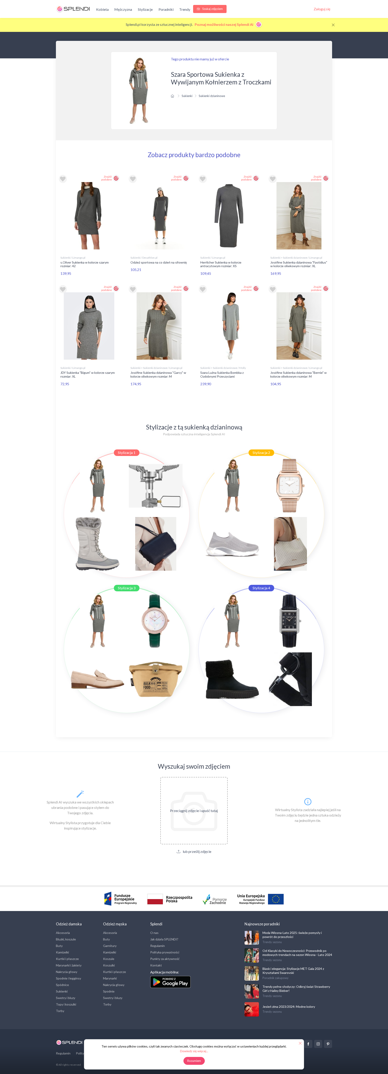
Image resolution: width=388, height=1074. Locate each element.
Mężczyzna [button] (123, 9)
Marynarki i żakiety (69, 965)
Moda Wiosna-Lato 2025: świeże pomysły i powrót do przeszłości (292, 935)
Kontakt (156, 965)
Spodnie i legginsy (68, 978)
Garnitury (110, 946)
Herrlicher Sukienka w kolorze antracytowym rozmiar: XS (220, 264)
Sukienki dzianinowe (212, 96)
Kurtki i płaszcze (67, 959)
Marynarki (110, 978)
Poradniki (166, 9)
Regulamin (157, 946)
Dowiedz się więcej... (194, 1051)
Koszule (108, 959)
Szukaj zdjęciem (212, 9)
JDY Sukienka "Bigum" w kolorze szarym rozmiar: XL (87, 374)
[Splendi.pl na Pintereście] (328, 1044)
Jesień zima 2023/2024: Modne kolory (288, 1006)
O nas (154, 933)
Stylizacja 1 (126, 452)
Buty (59, 946)
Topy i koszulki (66, 1004)
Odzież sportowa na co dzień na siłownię (158, 262)
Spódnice (62, 985)
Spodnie (109, 991)
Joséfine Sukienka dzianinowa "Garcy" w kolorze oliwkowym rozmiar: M (158, 374)
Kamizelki (62, 952)
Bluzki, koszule (66, 939)
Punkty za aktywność (165, 959)
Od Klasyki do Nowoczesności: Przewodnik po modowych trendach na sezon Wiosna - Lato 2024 (297, 953)
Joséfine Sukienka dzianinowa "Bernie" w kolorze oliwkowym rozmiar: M (298, 374)
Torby (60, 1011)
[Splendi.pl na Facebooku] (308, 1044)
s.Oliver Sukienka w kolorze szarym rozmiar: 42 (84, 264)
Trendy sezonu (272, 942)
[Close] (333, 25)
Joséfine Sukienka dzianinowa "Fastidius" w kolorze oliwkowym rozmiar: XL (298, 264)
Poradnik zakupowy (275, 978)
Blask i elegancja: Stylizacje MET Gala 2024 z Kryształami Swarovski (293, 971)
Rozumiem (194, 1061)
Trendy (184, 9)
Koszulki (109, 965)
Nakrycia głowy (66, 972)
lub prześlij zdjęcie (196, 851)
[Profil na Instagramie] (318, 1044)
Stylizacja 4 (261, 588)
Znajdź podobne (106, 178)
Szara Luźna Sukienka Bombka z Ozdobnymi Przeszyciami (222, 374)
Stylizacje (145, 9)
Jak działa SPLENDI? (164, 939)
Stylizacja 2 (261, 452)
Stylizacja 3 (126, 588)
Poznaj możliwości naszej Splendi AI (224, 24)
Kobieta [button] (102, 9)
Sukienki (187, 96)
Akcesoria (63, 933)
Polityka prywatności (164, 952)
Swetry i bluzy (65, 998)
